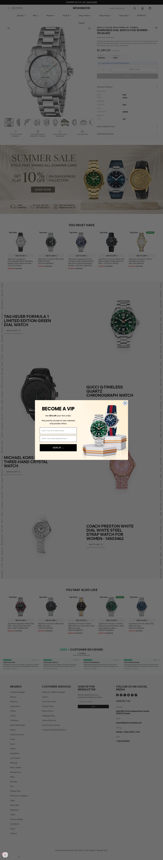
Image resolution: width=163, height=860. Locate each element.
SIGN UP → (58, 447)
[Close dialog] (125, 403)
